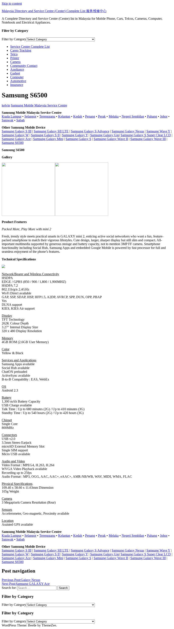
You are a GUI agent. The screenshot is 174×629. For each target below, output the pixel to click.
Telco (14, 54)
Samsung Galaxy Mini (48, 139)
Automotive (18, 81)
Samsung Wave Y (158, 131)
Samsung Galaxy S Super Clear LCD (146, 135)
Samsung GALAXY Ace (26, 583)
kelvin (6, 105)
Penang (90, 116)
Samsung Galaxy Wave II (111, 139)
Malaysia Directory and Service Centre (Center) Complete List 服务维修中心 (54, 11)
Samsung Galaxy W (15, 135)
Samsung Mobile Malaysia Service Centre (39, 105)
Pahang (152, 116)
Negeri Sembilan (133, 116)
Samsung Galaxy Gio (104, 135)
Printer (14, 58)
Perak (102, 116)
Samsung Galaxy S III (16, 131)
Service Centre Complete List (30, 46)
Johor (163, 116)
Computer (17, 77)
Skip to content (12, 3)
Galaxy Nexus (21, 580)
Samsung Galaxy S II (45, 135)
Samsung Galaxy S (78, 139)
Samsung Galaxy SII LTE (51, 131)
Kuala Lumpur (11, 116)
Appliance (17, 69)
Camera (15, 62)
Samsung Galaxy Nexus (128, 131)
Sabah (20, 120)
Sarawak (7, 120)
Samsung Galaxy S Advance (90, 131)
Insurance (16, 85)
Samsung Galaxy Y (75, 135)
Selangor (30, 116)
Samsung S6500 (13, 143)
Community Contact (23, 65)
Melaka (114, 116)
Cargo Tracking (20, 50)
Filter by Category (14, 39)
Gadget (15, 73)
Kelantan (64, 116)
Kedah (77, 116)
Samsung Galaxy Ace (16, 139)
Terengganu (47, 116)
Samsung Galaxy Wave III (148, 139)
